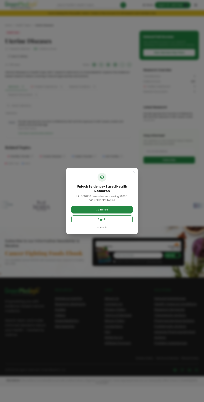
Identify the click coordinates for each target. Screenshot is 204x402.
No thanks (102, 227)
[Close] (133, 172)
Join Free (102, 209)
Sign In (102, 219)
